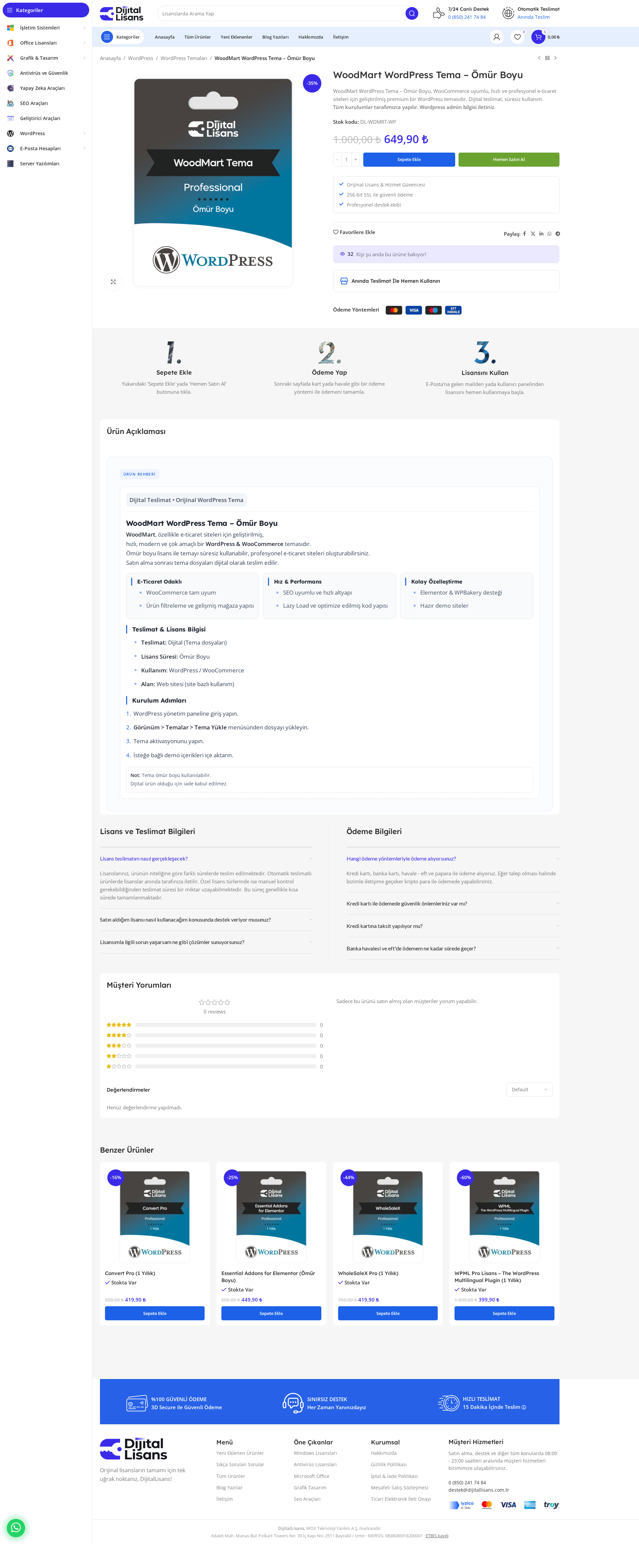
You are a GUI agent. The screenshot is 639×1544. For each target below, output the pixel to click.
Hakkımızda (384, 1453)
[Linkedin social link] (541, 233)
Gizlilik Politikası (389, 1464)
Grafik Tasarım (310, 1487)
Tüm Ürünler (230, 1476)
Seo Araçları (307, 1499)
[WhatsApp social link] (549, 233)
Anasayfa (110, 58)
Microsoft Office (311, 1476)
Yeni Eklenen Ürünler (240, 1453)
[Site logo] (122, 12)
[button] (155, 1313)
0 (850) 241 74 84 (467, 17)
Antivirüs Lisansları (315, 1464)
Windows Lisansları (315, 1453)
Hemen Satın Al (509, 159)
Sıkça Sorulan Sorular (240, 1464)
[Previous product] (539, 58)
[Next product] (555, 58)
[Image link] (133, 1448)
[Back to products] (547, 58)
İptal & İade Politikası (394, 1476)
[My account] (496, 37)
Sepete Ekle (409, 159)
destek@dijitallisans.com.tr (478, 1490)
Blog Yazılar (229, 1487)
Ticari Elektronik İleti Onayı (401, 1499)
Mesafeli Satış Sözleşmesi (399, 1487)
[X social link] (533, 233)
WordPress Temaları (184, 58)
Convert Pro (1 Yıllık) (130, 1273)
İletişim (224, 1499)
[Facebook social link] (525, 233)
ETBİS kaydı (437, 1536)
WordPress (140, 58)
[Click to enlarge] (113, 281)
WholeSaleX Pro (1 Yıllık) (368, 1273)
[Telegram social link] (557, 233)
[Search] (412, 13)
